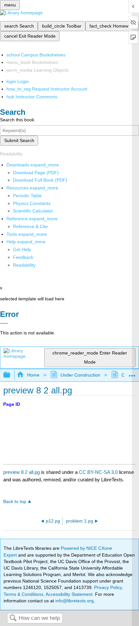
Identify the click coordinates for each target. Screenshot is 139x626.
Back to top (14, 501)
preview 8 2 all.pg (21, 472)
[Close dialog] (4, 323)
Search (13, 618)
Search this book (17, 119)
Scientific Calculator (33, 210)
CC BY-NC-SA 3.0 (98, 472)
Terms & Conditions (23, 594)
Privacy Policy (108, 587)
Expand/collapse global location (132, 373)
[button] (23, 257)
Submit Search (19, 140)
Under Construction (80, 375)
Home (33, 375)
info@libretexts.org (74, 600)
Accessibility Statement (69, 594)
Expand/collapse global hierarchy (11, 375)
